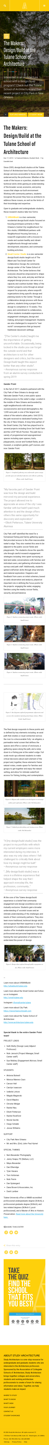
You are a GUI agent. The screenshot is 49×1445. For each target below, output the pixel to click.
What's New (8, 1403)
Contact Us (8, 1411)
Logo (24, 5)
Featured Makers (22, 158)
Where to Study (10, 1395)
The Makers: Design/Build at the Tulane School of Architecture (22, 139)
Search (5, 5)
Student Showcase (12, 1415)
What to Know (10, 1399)
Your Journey (9, 1407)
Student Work (34, 158)
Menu (44, 5)
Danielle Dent (8, 161)
